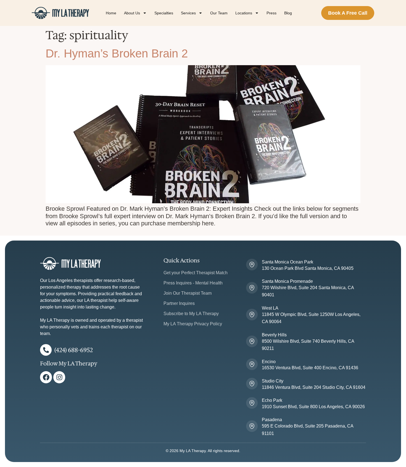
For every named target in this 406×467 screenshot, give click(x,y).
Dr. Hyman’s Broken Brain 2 (117, 53)
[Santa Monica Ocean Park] (252, 264)
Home (111, 13)
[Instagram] (59, 377)
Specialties (163, 13)
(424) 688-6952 (73, 350)
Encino (269, 361)
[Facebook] (46, 377)
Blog (288, 13)
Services (188, 13)
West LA (270, 308)
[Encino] (252, 364)
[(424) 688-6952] (46, 350)
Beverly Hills (274, 335)
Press (271, 13)
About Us (132, 13)
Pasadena (272, 419)
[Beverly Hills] (252, 341)
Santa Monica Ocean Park (287, 262)
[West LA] (252, 314)
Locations (243, 13)
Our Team (219, 13)
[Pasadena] (252, 426)
